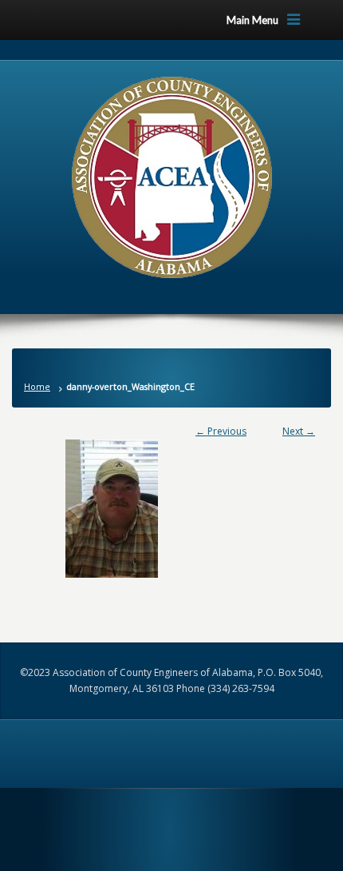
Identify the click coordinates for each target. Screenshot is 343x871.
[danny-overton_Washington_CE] (171, 508)
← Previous (220, 431)
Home (37, 386)
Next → (298, 431)
